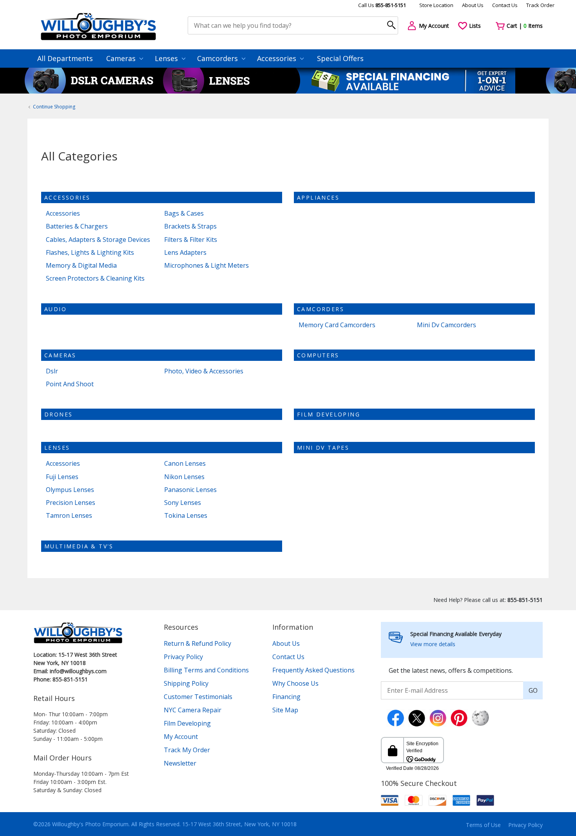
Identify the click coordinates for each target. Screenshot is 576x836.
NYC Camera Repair (192, 710)
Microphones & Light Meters (206, 265)
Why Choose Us (295, 683)
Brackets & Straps (190, 226)
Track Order (540, 5)
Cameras (122, 58)
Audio (55, 309)
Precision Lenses (70, 503)
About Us (473, 5)
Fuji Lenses (62, 477)
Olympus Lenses (70, 490)
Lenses (167, 58)
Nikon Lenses (184, 477)
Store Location (436, 5)
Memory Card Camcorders (337, 325)
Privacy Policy (183, 656)
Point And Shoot (70, 384)
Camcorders (218, 58)
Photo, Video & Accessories (203, 371)
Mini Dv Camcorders (446, 325)
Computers (318, 355)
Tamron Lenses (69, 516)
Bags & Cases (184, 213)
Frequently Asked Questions (313, 670)
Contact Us (505, 5)
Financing (286, 696)
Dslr (52, 371)
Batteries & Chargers (77, 226)
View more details (432, 644)
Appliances (318, 197)
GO (533, 690)
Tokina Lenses (185, 516)
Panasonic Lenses (190, 490)
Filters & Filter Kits (190, 240)
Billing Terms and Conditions (206, 670)
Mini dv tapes (323, 447)
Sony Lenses (182, 503)
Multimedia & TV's (79, 546)
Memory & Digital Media (81, 265)
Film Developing (328, 414)
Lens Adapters (185, 253)
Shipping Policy (186, 683)
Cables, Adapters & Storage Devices (98, 240)
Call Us (382, 5)
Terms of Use (483, 825)
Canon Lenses (185, 463)
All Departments (65, 58)
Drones (58, 414)
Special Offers (340, 58)
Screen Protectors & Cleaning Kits (95, 278)
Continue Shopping (54, 106)
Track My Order (187, 750)
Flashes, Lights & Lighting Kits (90, 253)
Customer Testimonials (198, 696)
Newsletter (180, 763)
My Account (181, 736)
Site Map (285, 710)
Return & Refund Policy (197, 643)
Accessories (277, 58)
